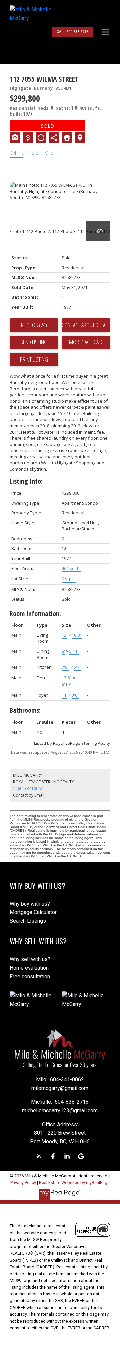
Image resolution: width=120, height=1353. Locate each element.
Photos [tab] (34, 153)
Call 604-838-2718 (72, 32)
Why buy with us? (30, 904)
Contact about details (86, 325)
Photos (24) (34, 325)
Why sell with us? (30, 959)
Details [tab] (16, 153)
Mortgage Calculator (33, 912)
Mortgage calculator (86, 342)
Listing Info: (26, 481)
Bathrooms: (25, 710)
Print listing (34, 359)
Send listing (33, 342)
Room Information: (35, 613)
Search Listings (28, 921)
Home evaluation (29, 968)
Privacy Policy (23, 1182)
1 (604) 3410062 (28, 788)
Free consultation (30, 976)
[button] (72, 32)
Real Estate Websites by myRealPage (74, 1182)
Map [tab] (48, 153)
